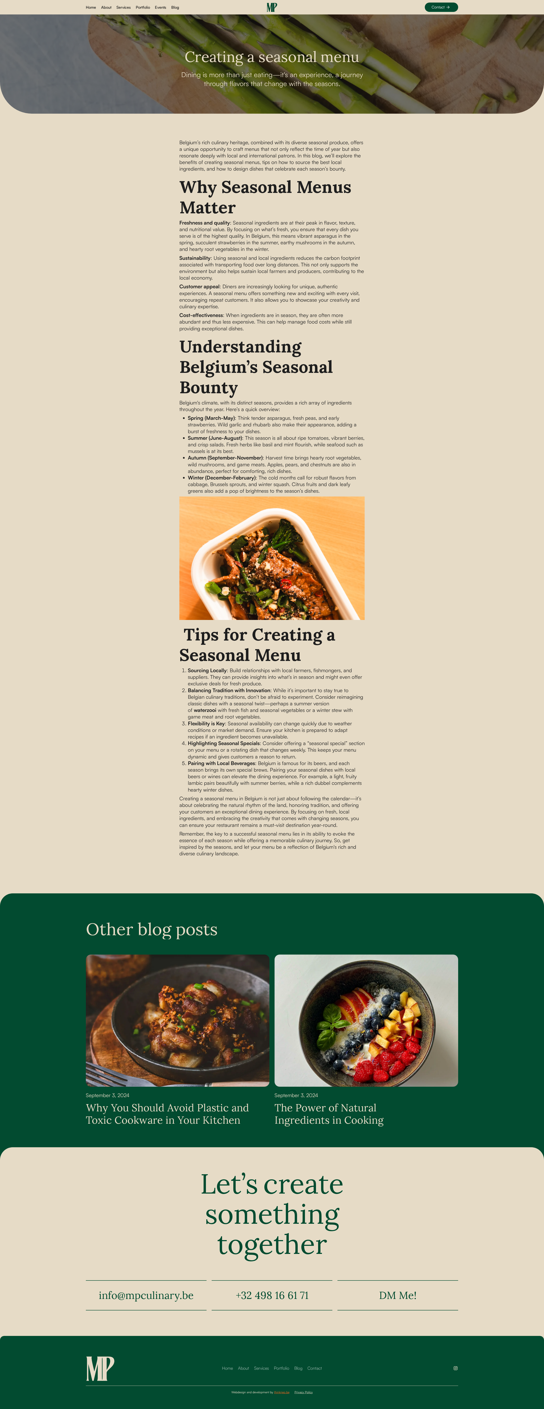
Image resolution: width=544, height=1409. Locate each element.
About (106, 7)
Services (123, 7)
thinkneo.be (281, 1392)
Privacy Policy (304, 1392)
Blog (175, 7)
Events (160, 7)
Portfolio (143, 7)
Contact (314, 1368)
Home (91, 7)
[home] (272, 7)
